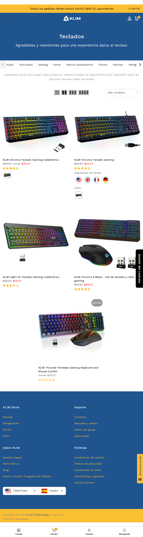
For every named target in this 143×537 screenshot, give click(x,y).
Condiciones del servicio (89, 457)
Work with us (11, 463)
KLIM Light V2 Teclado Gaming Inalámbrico (31, 276)
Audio (10, 64)
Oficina (103, 64)
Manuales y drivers (85, 423)
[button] (11, 168)
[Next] (140, 64)
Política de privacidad (87, 463)
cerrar (9, 8)
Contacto (80, 417)
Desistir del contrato (139, 268)
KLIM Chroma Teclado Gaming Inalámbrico (31, 159)
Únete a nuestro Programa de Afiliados (27, 476)
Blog (6, 469)
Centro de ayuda (84, 429)
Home (57, 64)
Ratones (118, 64)
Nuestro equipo (12, 457)
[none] (7, 175)
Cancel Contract (84, 482)
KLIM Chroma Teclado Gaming (94, 159)
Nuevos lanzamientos (79, 64)
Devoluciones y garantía (89, 476)
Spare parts (81, 435)
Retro (6, 435)
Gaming (43, 64)
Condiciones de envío (87, 469)
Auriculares (26, 64)
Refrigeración (11, 423)
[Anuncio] (71, 8)
